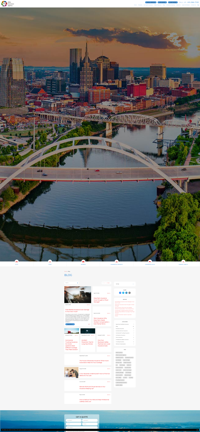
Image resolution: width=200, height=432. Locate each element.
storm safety (118, 377)
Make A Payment (157, 4)
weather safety (119, 385)
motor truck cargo (127, 370)
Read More (69, 324)
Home (135, 4)
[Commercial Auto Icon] (150, 263)
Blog (164, 4)
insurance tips (128, 367)
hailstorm (129, 365)
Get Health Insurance (148, 4)
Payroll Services (151, 2)
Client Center (172, 2)
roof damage (128, 372)
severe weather (119, 375)
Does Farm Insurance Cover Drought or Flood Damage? (101, 300)
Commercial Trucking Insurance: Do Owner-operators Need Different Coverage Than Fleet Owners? (124, 312)
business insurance (129, 357)
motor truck (118, 370)
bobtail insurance (119, 357)
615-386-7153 (193, 2)
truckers (125, 377)
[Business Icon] (83, 263)
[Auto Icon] (17, 263)
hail (116, 365)
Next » (108, 282)
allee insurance (119, 352)
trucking (131, 377)
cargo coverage (126, 360)
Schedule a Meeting (171, 4)
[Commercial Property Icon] (117, 263)
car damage (118, 360)
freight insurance (127, 362)
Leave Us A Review (186, 4)
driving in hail (118, 362)
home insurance (119, 367)
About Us (178, 4)
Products (140, 4)
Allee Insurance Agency (121, 355)
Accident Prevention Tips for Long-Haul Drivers (87, 342)
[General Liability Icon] (183, 263)
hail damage (122, 365)
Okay (197, 429)
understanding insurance (121, 382)
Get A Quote (162, 2)
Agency (88, 304)
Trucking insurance (120, 380)
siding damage (128, 375)
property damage (119, 372)
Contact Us (193, 4)
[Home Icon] (50, 263)
